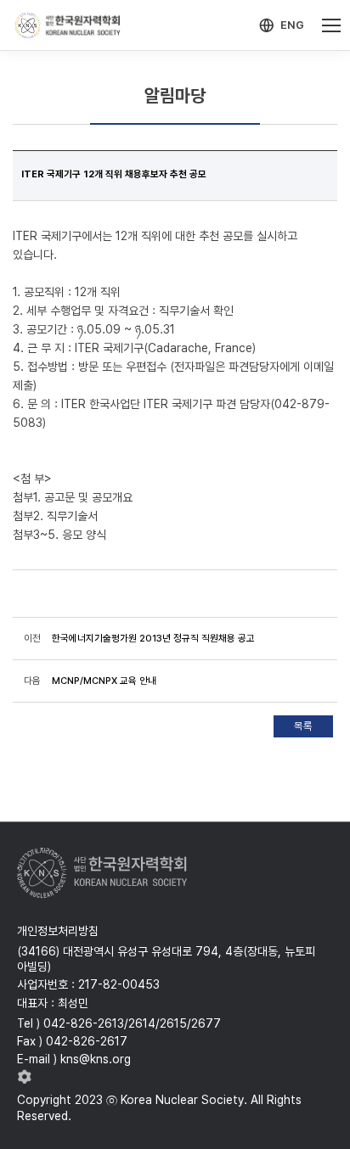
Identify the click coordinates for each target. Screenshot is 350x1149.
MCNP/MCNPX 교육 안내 (104, 681)
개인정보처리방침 (58, 931)
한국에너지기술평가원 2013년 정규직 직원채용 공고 (153, 638)
